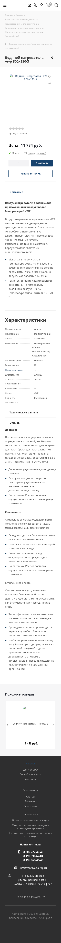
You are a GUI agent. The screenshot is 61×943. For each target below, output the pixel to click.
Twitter (30, 930)
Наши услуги (30, 814)
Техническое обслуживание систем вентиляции (30, 834)
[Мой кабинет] (41, 5)
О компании (30, 790)
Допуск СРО (30, 769)
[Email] (29, 5)
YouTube (39, 930)
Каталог (30, 763)
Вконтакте (22, 930)
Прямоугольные (14, 369)
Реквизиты (30, 806)
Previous (8, 725)
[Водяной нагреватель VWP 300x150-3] (30, 91)
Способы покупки (31, 774)
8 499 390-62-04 (33, 856)
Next (53, 725)
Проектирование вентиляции (30, 820)
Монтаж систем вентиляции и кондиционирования (30, 826)
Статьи (30, 796)
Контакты (30, 779)
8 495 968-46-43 (33, 860)
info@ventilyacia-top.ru (33, 867)
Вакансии (31, 801)
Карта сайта (19, 913)
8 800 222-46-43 (33, 852)
